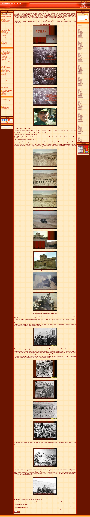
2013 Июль (80, 30)
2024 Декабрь (80, 129)
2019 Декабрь (80, 88)
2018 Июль (80, 77)
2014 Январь (80, 36)
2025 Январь (80, 130)
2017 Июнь (80, 68)
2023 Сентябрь (80, 116)
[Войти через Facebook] (7, 120)
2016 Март (79, 56)
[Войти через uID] (2, 120)
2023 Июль (80, 114)
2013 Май (79, 28)
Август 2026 (83, 13)
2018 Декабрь (80, 81)
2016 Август (80, 60)
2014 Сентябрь (80, 41)
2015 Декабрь (80, 53)
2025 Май (79, 133)
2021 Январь (80, 96)
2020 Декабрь (80, 95)
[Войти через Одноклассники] (7, 122)
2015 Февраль (80, 46)
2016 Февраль (80, 55)
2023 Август (80, 115)
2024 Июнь (80, 124)
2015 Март (79, 47)
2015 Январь (80, 45)
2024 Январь (80, 120)
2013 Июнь (80, 29)
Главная (2, 9)
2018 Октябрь (80, 79)
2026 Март (79, 139)
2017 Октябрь (80, 71)
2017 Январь (80, 64)
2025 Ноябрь (80, 137)
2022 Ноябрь (80, 107)
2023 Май (79, 112)
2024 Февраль (80, 121)
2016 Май (79, 58)
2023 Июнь (80, 113)
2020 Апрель (80, 91)
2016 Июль (80, 59)
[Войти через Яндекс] (9, 120)
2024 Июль (80, 125)
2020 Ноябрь (80, 94)
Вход (15, 9)
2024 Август (80, 126)
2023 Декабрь (80, 119)
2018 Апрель (80, 76)
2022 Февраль (80, 103)
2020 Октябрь (80, 93)
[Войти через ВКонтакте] (5, 120)
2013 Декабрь (80, 35)
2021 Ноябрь (80, 100)
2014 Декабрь (80, 44)
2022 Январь (80, 102)
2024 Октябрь (80, 127)
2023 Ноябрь (80, 118)
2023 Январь (80, 109)
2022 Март (79, 104)
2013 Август (80, 31)
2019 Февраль (80, 83)
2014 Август (80, 40)
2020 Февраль (80, 89)
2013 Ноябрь (80, 34)
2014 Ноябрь (80, 43)
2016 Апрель (80, 57)
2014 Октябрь (80, 42)
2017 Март (79, 66)
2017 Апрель (80, 67)
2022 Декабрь (80, 108)
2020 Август (80, 92)
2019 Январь (80, 82)
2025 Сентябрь (80, 136)
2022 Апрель (80, 105)
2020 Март (79, 90)
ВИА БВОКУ (25, 507)
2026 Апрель (80, 140)
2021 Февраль (80, 97)
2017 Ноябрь (80, 72)
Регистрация (12, 9)
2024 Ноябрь (80, 128)
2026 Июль (80, 141)
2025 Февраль (80, 131)
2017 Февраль (80, 65)
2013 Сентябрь (80, 32)
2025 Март (79, 132)
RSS (88, 7)
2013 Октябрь (80, 33)
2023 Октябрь (80, 117)
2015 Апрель (80, 48)
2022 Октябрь (80, 106)
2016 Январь (80, 54)
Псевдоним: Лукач (6, 9)
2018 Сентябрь (80, 78)
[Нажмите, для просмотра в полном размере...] (45, 43)
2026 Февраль (80, 138)
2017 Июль (80, 69)
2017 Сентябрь (80, 70)
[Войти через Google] (11, 120)
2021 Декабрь (80, 101)
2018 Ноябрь (80, 80)
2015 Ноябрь (80, 52)
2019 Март (79, 84)
